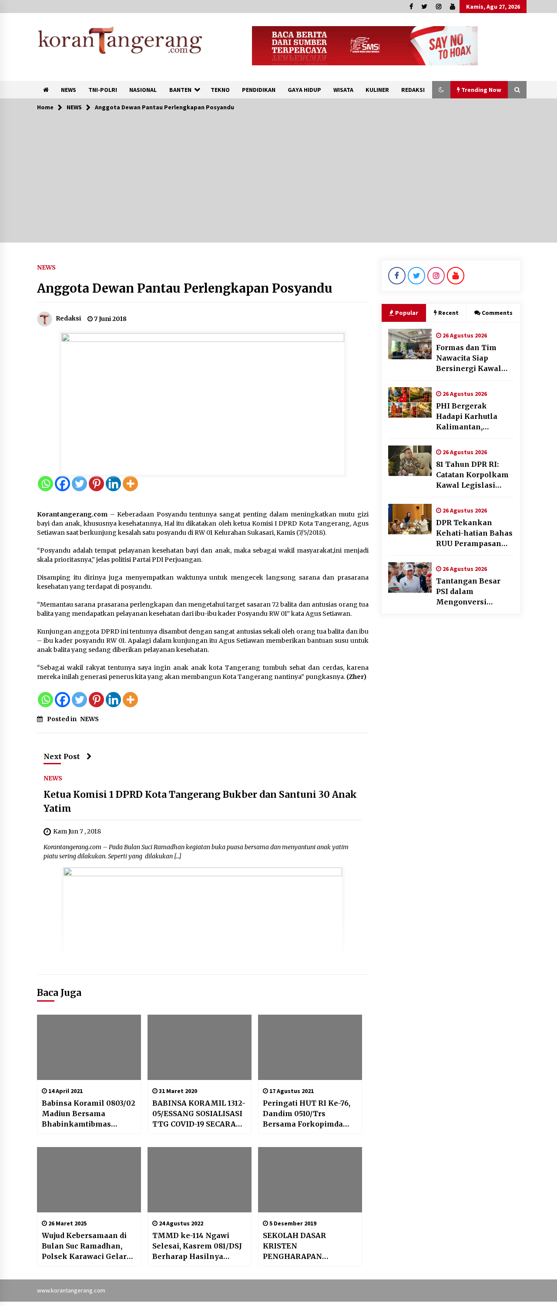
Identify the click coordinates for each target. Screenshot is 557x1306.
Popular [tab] (406, 313)
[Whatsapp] (45, 483)
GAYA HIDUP (304, 90)
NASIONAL (143, 90)
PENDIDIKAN (258, 90)
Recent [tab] (448, 313)
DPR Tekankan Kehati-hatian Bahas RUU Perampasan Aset (474, 533)
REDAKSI (413, 90)
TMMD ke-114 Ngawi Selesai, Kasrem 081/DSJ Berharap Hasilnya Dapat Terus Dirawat (197, 1246)
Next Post (62, 756)
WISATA (343, 90)
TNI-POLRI (102, 90)
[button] (441, 89)
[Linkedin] (113, 483)
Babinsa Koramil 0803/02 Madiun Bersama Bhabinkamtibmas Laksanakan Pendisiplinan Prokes (88, 1114)
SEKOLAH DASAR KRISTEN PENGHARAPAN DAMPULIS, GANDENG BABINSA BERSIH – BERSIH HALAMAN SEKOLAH (305, 1246)
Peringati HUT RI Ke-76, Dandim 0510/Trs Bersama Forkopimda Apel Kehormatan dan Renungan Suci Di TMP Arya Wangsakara (306, 1114)
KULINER (377, 90)
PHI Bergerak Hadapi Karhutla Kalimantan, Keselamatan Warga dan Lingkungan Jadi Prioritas (474, 417)
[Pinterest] (96, 483)
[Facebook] (62, 483)
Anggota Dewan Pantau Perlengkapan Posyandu (184, 288)
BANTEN (180, 90)
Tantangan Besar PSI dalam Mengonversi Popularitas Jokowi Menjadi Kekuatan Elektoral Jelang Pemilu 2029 (471, 592)
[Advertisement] (278, 182)
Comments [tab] (497, 313)
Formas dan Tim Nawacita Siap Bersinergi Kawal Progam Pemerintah (473, 358)
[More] (130, 483)
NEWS (68, 90)
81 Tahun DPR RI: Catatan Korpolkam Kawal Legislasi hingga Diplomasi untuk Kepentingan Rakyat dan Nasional (474, 475)
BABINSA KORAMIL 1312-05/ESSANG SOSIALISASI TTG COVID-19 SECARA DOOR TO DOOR (198, 1114)
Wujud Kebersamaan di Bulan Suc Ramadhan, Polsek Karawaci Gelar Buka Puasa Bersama (84, 1246)
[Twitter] (79, 483)
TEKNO (220, 90)
